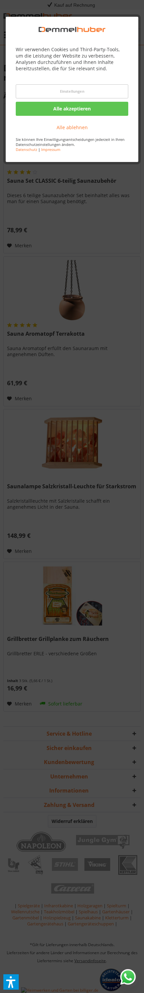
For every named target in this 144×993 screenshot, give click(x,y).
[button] (11, 982)
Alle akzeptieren (72, 108)
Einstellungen (72, 91)
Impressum (50, 149)
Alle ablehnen (72, 127)
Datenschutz (26, 149)
